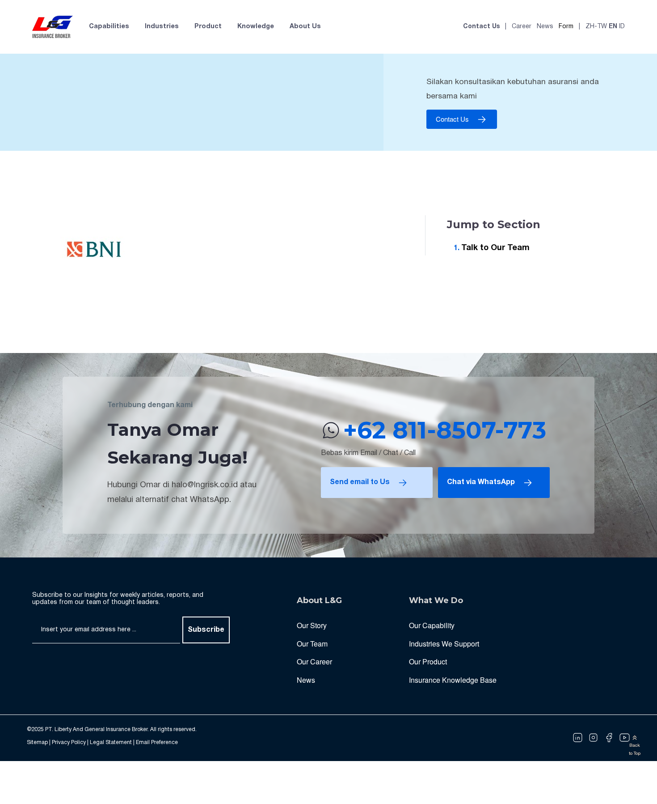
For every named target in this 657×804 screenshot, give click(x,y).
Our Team (312, 643)
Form (566, 27)
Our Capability (432, 625)
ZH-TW (596, 27)
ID (622, 27)
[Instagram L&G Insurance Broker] (593, 738)
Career (521, 27)
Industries (162, 27)
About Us (305, 27)
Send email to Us (360, 482)
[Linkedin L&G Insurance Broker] (577, 738)
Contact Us (481, 27)
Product (208, 27)
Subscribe (206, 630)
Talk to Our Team (495, 248)
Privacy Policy (69, 742)
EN (613, 27)
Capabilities (109, 27)
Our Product (428, 661)
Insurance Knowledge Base (453, 680)
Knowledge (255, 27)
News (545, 27)
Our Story (312, 625)
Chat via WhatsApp (481, 482)
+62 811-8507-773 (444, 430)
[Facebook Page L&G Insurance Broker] (609, 738)
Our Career (314, 661)
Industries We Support (444, 643)
